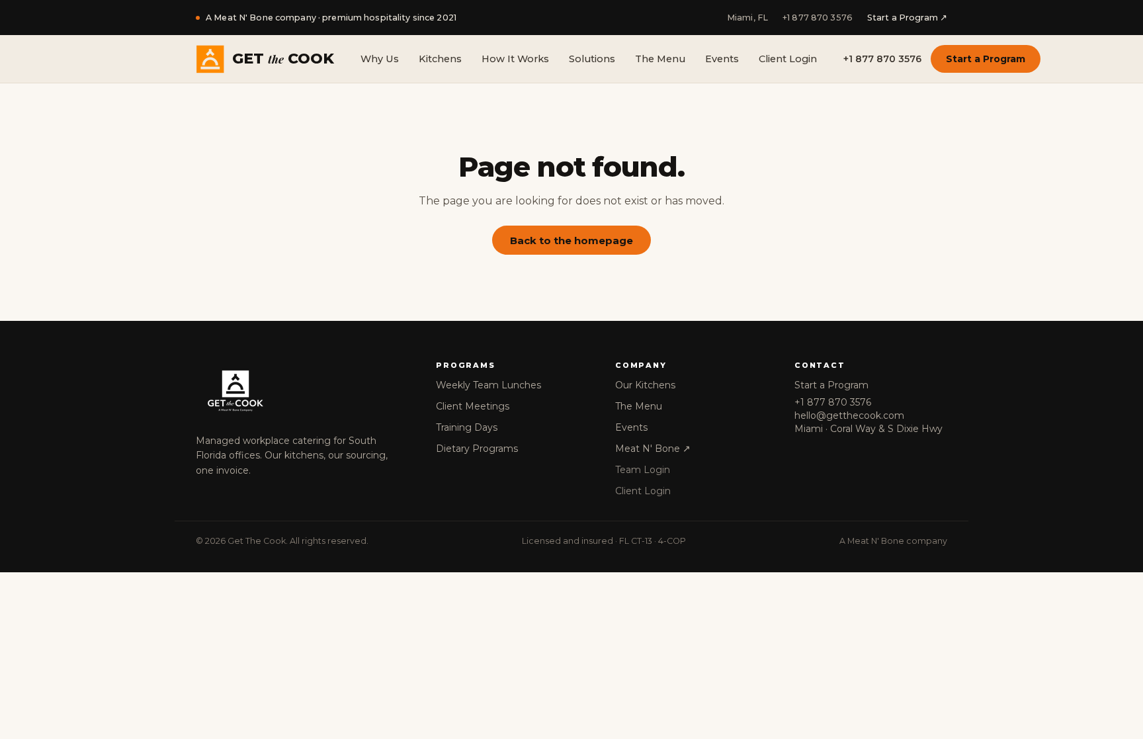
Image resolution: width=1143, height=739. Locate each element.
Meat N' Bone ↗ (653, 449)
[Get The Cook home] (302, 391)
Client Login (788, 59)
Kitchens (440, 59)
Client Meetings (472, 406)
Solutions (592, 59)
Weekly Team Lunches (488, 385)
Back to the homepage (571, 240)
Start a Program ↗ (907, 17)
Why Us (379, 59)
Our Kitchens (645, 385)
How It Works (515, 59)
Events (722, 59)
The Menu (660, 59)
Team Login (642, 470)
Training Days (466, 427)
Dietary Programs (477, 449)
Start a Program (985, 59)
